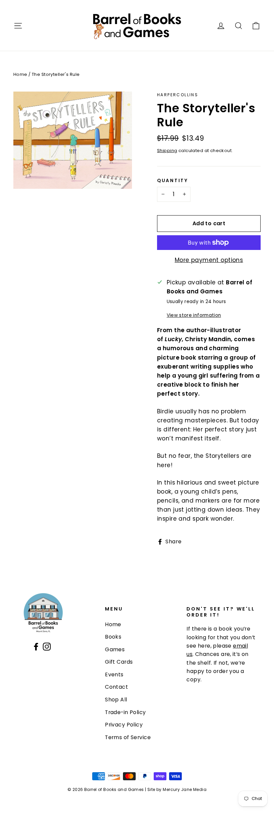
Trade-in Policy (125, 712)
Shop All (116, 699)
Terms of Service (128, 737)
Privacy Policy (124, 724)
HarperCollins (177, 95)
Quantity (172, 180)
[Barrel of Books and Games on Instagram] (47, 646)
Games (115, 649)
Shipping (167, 150)
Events (114, 674)
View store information (194, 315)
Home (20, 74)
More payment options (209, 260)
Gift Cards (119, 662)
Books (113, 637)
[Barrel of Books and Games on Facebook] (36, 646)
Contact (116, 687)
